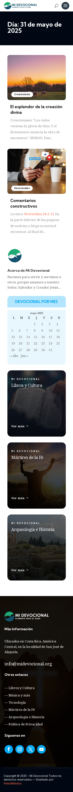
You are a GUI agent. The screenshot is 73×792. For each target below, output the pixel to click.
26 (13, 350)
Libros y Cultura (22, 688)
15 (35, 337)
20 (20, 343)
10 (50, 330)
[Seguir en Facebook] (8, 749)
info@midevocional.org (28, 664)
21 (28, 343)
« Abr (14, 356)
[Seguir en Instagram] (19, 749)
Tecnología (17, 702)
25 (58, 343)
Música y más (19, 695)
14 (28, 337)
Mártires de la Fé (22, 709)
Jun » (24, 356)
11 (58, 330)
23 (43, 343)
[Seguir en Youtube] (41, 749)
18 (58, 337)
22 (35, 343)
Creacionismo (22, 94)
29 (35, 350)
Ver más (18, 426)
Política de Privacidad (26, 724)
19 (13, 343)
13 (20, 337)
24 (50, 343)
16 (43, 337)
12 (13, 337)
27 (20, 350)
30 (43, 350)
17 (50, 337)
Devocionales (22, 188)
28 (28, 350)
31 (50, 350)
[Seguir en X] (30, 749)
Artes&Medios (13, 783)
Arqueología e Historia (26, 717)
